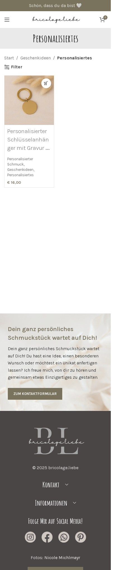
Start (9, 58)
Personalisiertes (20, 175)
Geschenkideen (35, 58)
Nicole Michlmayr (62, 557)
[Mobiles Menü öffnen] (7, 19)
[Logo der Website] (55, 19)
